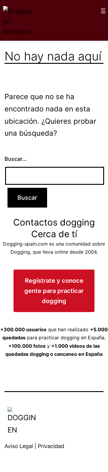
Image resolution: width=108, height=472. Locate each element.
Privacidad (51, 446)
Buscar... (15, 159)
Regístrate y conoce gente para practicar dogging (54, 291)
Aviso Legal (18, 446)
